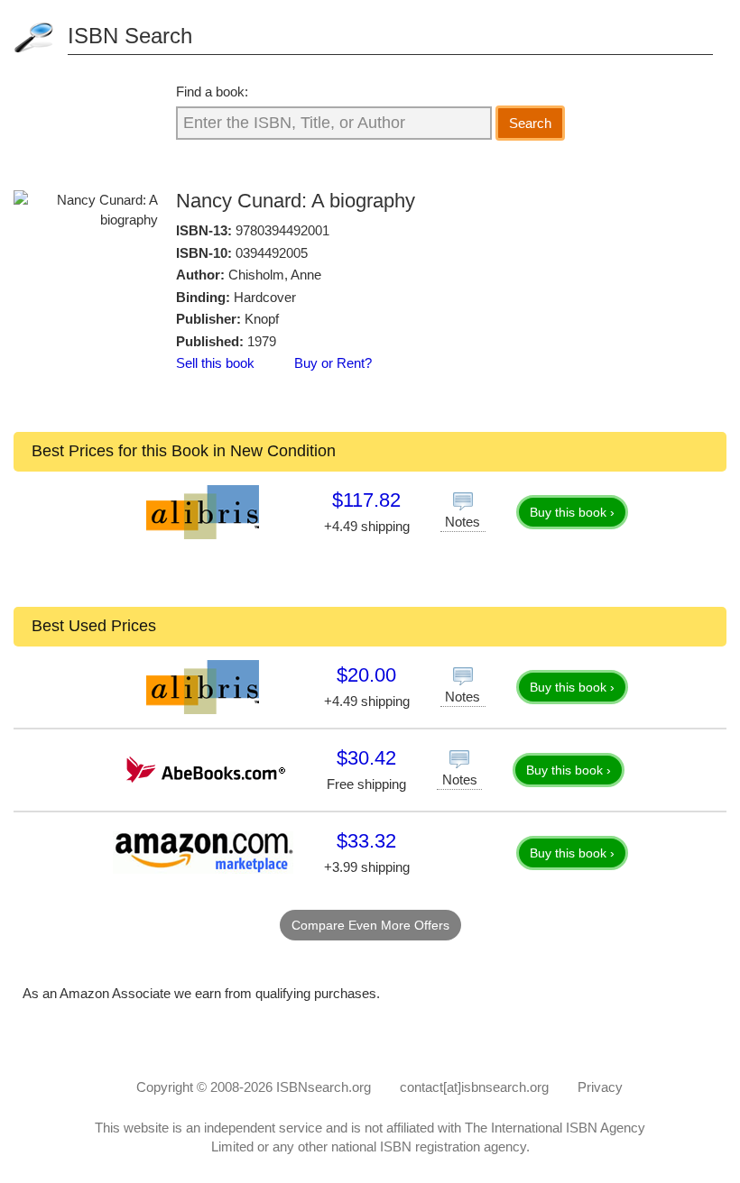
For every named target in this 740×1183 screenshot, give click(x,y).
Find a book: (212, 91)
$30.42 (366, 758)
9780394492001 (282, 230)
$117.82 (366, 500)
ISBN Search (130, 35)
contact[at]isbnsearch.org (474, 1087)
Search (530, 123)
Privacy (600, 1087)
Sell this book (215, 363)
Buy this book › (572, 512)
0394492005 (272, 253)
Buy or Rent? (333, 363)
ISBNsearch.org (323, 1087)
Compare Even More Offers (370, 925)
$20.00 (366, 675)
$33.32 (366, 841)
